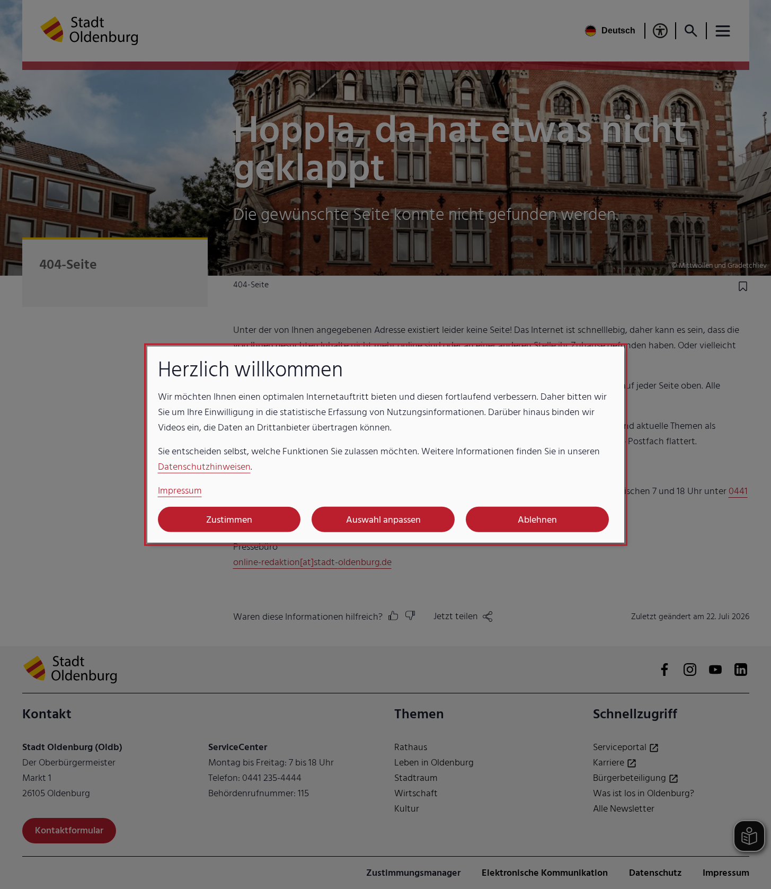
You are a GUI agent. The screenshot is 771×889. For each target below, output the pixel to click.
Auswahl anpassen (383, 519)
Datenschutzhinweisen (204, 466)
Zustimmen (229, 519)
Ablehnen (537, 519)
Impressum (180, 490)
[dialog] (385, 444)
